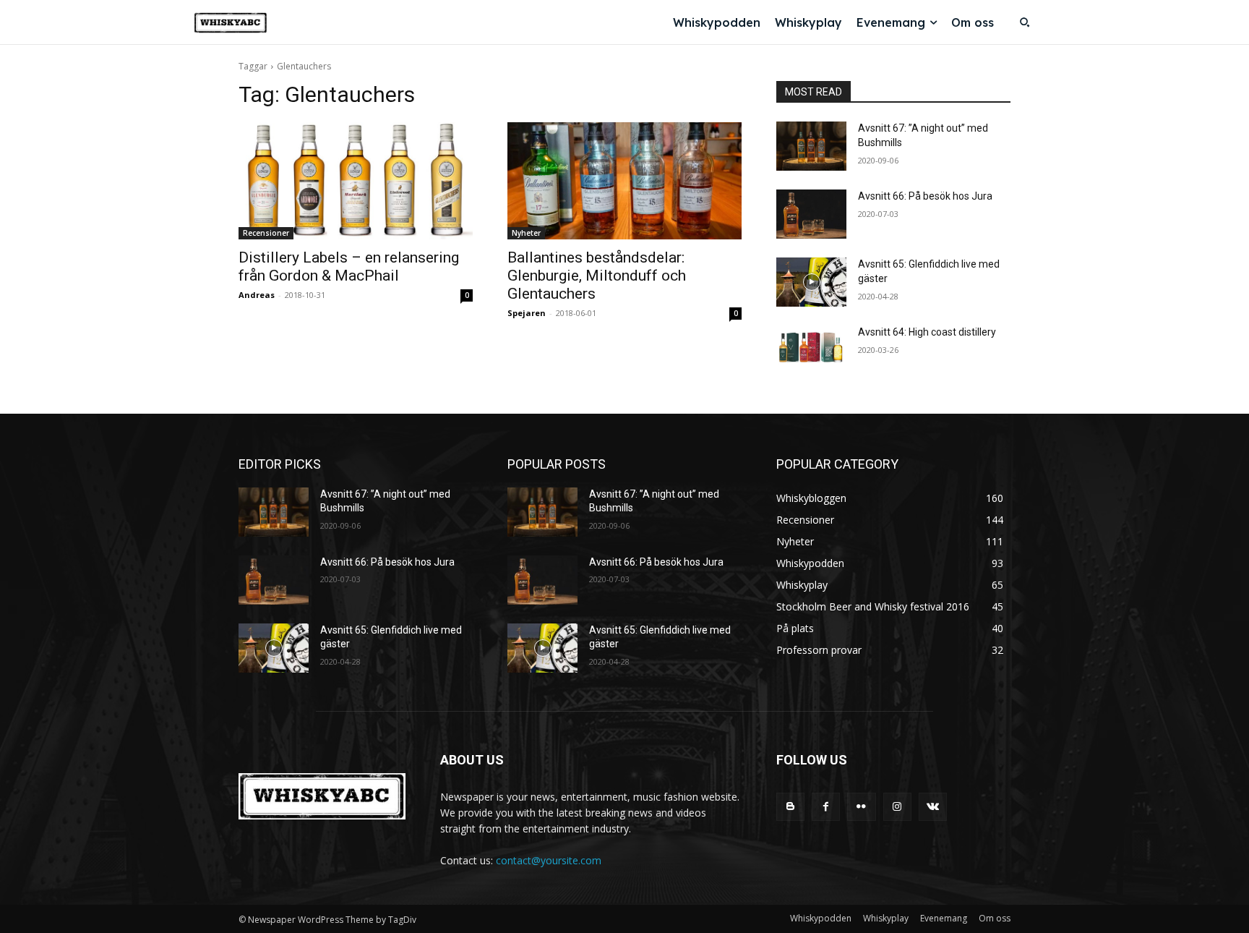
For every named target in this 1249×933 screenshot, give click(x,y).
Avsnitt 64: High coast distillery (927, 332)
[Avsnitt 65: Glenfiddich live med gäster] (811, 282)
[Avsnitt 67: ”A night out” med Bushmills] (811, 146)
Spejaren (526, 312)
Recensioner (266, 233)
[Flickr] (861, 807)
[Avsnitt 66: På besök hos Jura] (811, 214)
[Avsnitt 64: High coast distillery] (811, 350)
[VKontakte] (933, 807)
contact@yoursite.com (548, 860)
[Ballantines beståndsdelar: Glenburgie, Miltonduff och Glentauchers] (624, 180)
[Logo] (230, 22)
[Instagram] (897, 807)
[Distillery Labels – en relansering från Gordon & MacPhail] (356, 180)
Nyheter (526, 233)
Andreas (257, 294)
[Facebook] (826, 807)
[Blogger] (790, 807)
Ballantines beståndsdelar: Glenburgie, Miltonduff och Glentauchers (596, 275)
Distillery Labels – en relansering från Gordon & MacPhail (349, 266)
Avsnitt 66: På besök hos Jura (925, 196)
